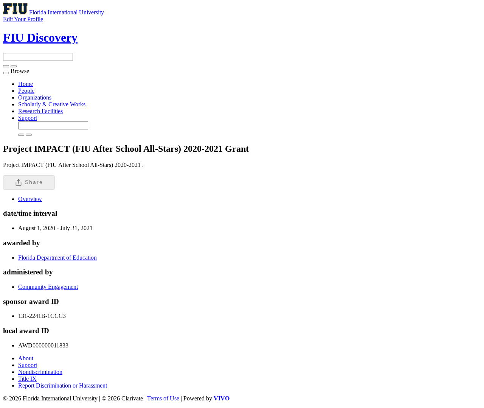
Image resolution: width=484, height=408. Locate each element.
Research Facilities (40, 111)
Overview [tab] (30, 199)
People (26, 90)
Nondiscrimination (40, 372)
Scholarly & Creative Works (51, 104)
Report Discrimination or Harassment (62, 385)
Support (27, 118)
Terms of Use (164, 398)
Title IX (27, 378)
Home (25, 84)
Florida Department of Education (57, 257)
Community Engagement (48, 286)
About (25, 358)
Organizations (34, 97)
